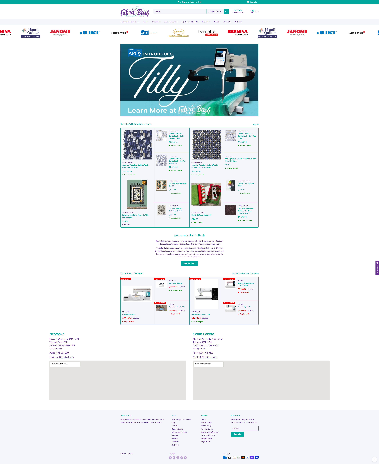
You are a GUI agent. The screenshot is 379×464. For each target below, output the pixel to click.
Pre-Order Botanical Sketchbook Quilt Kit (175, 210)
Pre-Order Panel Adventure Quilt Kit (178, 185)
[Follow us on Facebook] (170, 457)
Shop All (256, 124)
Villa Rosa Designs (128, 212)
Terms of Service (207, 429)
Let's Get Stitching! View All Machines (245, 274)
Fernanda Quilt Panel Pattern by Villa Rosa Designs (135, 216)
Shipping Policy (206, 439)
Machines (155, 22)
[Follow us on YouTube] (181, 457)
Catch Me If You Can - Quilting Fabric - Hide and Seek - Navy (135, 166)
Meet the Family (189, 263)
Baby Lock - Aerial (128, 314)
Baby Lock (125, 311)
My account (237, 13)
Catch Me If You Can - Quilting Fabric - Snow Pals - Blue (247, 136)
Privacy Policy (206, 423)
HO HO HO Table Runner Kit (201, 215)
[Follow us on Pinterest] (177, 457)
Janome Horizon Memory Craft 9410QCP (246, 284)
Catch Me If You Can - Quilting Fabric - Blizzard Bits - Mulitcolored (205, 166)
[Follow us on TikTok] (185, 457)
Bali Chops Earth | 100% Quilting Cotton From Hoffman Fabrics (246, 211)
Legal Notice (205, 442)
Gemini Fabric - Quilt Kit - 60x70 (246, 185)
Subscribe (253, 2)
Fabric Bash (229, 156)
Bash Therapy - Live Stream (129, 22)
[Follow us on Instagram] (174, 457)
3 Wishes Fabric (127, 162)
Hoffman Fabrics (243, 206)
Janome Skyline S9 (244, 307)
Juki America (195, 311)
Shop (144, 22)
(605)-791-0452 (206, 353)
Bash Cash (238, 22)
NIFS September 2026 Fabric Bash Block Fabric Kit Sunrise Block (241, 160)
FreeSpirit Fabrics (244, 181)
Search (203, 419)
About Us (217, 22)
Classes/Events (170, 22)
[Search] (226, 11)
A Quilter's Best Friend (189, 22)
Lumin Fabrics (173, 181)
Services (205, 22)
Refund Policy (206, 426)
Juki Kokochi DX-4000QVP (200, 314)
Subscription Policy (208, 435)
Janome (171, 304)
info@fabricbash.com (64, 357)
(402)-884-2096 (62, 353)
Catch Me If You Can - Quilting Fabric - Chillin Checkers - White (176, 136)
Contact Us (227, 22)
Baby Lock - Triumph (175, 283)
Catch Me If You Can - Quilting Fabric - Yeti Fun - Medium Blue (177, 161)
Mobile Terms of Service (209, 432)
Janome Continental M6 (177, 307)
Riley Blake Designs (197, 212)
